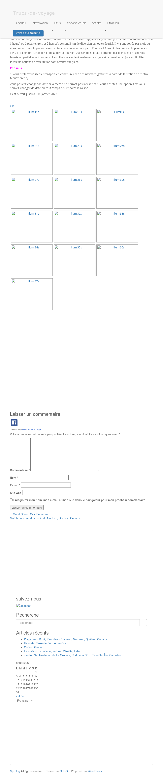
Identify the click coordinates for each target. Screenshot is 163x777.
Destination (40, 23)
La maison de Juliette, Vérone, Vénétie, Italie (52, 651)
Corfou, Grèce (33, 647)
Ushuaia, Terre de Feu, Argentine (45, 643)
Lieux (57, 23)
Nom (14, 478)
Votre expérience (28, 33)
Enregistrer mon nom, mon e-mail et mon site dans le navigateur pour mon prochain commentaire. (79, 500)
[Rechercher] (143, 622)
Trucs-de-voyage (34, 13)
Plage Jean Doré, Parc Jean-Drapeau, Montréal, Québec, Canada (65, 639)
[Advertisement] (81, 364)
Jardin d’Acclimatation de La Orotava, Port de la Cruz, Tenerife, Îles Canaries (72, 655)
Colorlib (64, 771)
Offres (96, 23)
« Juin (20, 696)
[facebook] (24, 605)
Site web (15, 493)
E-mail (15, 485)
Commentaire (20, 470)
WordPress (95, 771)
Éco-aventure (76, 23)
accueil (21, 23)
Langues (113, 23)
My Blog (15, 771)
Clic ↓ (13, 106)
